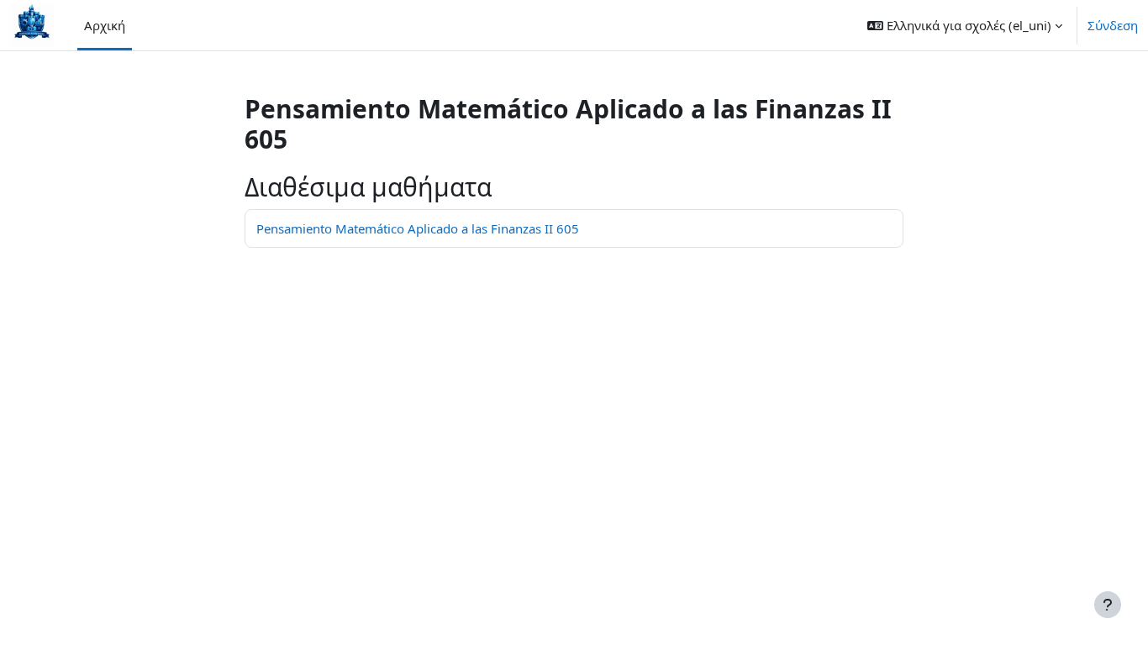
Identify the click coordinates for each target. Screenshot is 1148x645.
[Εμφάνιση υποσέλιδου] (1107, 604)
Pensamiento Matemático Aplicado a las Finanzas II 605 (417, 228)
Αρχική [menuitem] (104, 25)
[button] (964, 25)
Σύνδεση (1112, 25)
